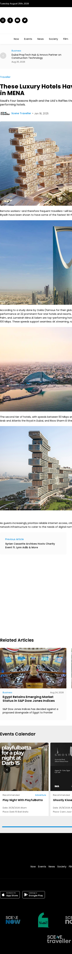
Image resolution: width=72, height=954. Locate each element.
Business (7, 692)
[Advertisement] (36, 595)
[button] (3, 55)
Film (65, 39)
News (40, 39)
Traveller (5, 77)
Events (28, 39)
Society (53, 39)
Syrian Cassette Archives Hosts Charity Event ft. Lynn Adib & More (30, 545)
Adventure (40, 795)
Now (16, 39)
